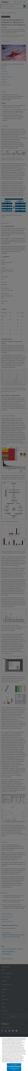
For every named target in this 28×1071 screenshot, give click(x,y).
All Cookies (14, 1064)
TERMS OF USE (5, 1062)
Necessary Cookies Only (14, 1069)
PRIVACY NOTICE (18, 1060)
